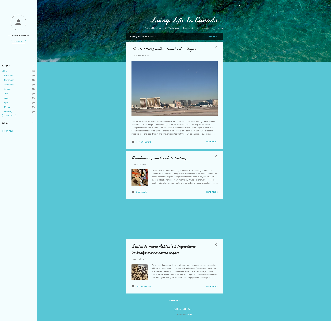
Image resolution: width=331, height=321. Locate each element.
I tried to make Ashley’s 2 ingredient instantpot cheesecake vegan (163, 249)
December (9, 75)
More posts (174, 301)
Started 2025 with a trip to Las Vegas (163, 49)
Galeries (189, 314)
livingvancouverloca (18, 35)
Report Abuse (8, 131)
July (6, 93)
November (9, 80)
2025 (4, 71)
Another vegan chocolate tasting (158, 158)
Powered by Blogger (185, 309)
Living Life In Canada (184, 19)
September (9, 84)
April (6, 102)
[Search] (239, 7)
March (7, 107)
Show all (214, 36)
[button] (216, 48)
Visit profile (18, 42)
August (7, 89)
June (6, 98)
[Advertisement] (233, 74)
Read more (212, 142)
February (8, 111)
